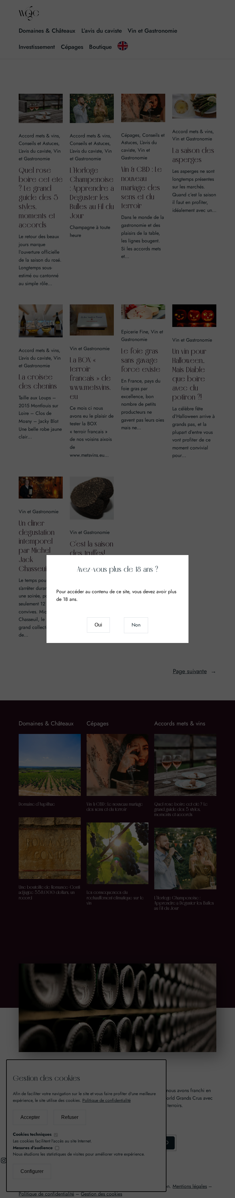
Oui (98, 624)
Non (136, 624)
